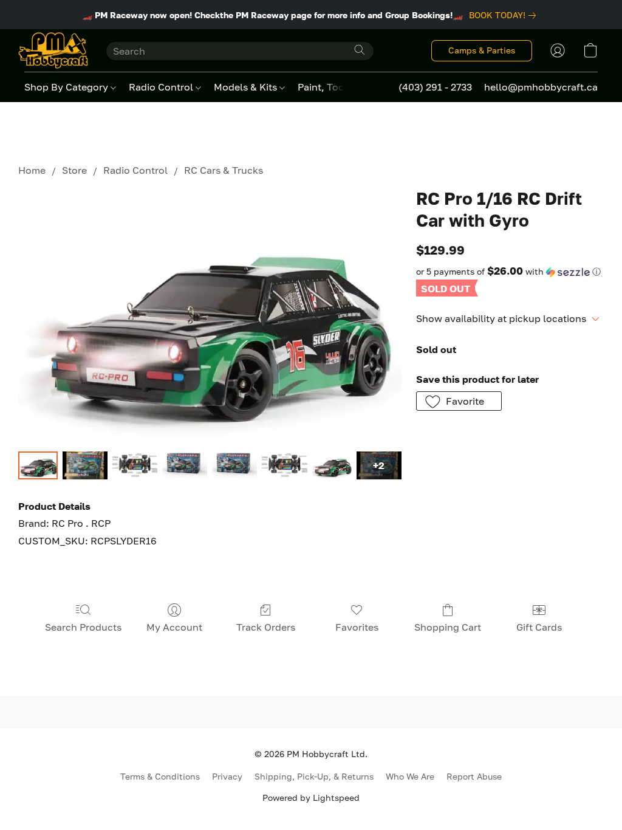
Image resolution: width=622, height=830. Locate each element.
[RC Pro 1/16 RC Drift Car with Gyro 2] (134, 465)
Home (32, 170)
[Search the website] (359, 49)
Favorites (356, 627)
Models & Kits (246, 87)
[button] (53, 50)
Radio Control (162, 87)
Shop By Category (67, 87)
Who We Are (410, 776)
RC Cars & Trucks (223, 170)
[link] (505, 15)
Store (74, 170)
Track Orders (265, 627)
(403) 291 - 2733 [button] (435, 87)
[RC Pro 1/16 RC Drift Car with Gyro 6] (332, 465)
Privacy (227, 776)
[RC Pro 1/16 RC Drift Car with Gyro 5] (284, 465)
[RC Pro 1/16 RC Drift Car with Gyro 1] (85, 465)
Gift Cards (539, 627)
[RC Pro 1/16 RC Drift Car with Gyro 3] (184, 465)
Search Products (83, 627)
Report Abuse (474, 776)
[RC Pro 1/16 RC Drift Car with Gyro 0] (38, 465)
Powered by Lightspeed (311, 797)
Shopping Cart (447, 627)
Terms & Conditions (160, 776)
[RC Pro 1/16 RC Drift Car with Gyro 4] (234, 465)
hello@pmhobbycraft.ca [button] (541, 87)
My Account (174, 627)
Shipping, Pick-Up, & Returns (314, 776)
